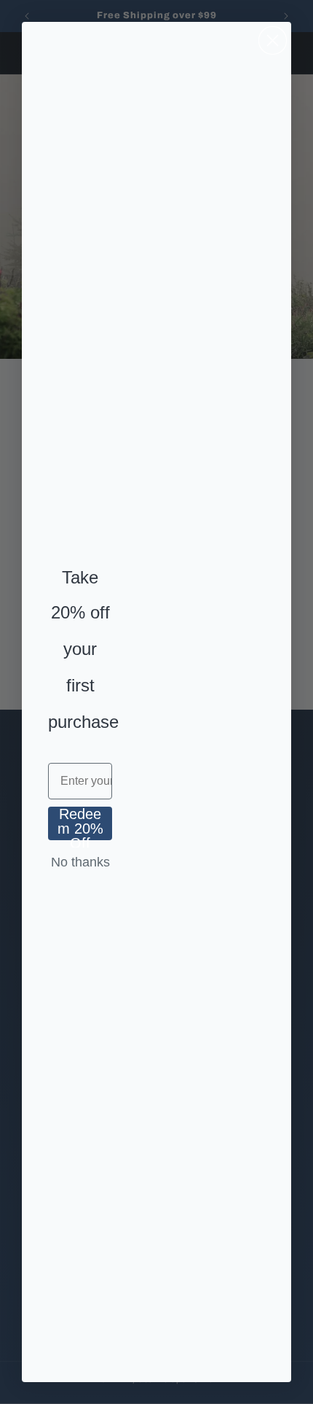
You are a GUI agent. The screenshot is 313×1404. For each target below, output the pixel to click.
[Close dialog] (272, 40)
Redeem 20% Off (80, 823)
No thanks (80, 862)
